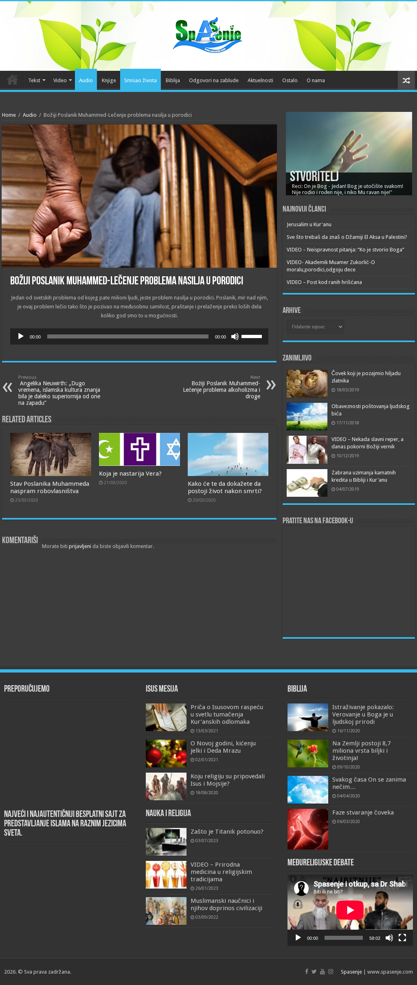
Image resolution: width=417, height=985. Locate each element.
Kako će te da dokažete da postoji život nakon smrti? (225, 487)
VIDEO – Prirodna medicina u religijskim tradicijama (221, 872)
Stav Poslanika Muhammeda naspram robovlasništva (49, 487)
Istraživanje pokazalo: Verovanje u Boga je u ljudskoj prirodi (363, 714)
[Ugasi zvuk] (235, 336)
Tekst (34, 80)
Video (60, 80)
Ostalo (290, 80)
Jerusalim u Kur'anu (309, 224)
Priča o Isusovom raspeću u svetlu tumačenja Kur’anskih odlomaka (227, 714)
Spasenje (351, 972)
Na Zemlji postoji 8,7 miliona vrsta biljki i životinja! (361, 751)
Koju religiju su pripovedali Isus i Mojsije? (228, 780)
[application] (139, 336)
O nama (316, 80)
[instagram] (330, 971)
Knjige (109, 80)
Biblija (173, 80)
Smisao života (140, 80)
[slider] (252, 335)
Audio (86, 80)
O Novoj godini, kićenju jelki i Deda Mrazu (223, 747)
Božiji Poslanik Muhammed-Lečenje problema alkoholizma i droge (221, 387)
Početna (12, 79)
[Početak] (21, 336)
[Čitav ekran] (402, 938)
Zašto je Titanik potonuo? (227, 831)
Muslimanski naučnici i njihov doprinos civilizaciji (226, 904)
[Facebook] (306, 971)
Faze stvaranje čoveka (363, 812)
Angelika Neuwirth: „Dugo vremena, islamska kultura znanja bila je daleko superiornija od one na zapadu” (59, 390)
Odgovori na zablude (214, 80)
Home (9, 115)
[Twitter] (314, 971)
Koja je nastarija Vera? (130, 473)
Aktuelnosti (260, 80)
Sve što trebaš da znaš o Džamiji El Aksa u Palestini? (347, 237)
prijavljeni (80, 546)
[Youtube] (322, 971)
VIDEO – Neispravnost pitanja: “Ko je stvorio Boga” (345, 250)
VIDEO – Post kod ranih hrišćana (324, 282)
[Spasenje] (208, 34)
